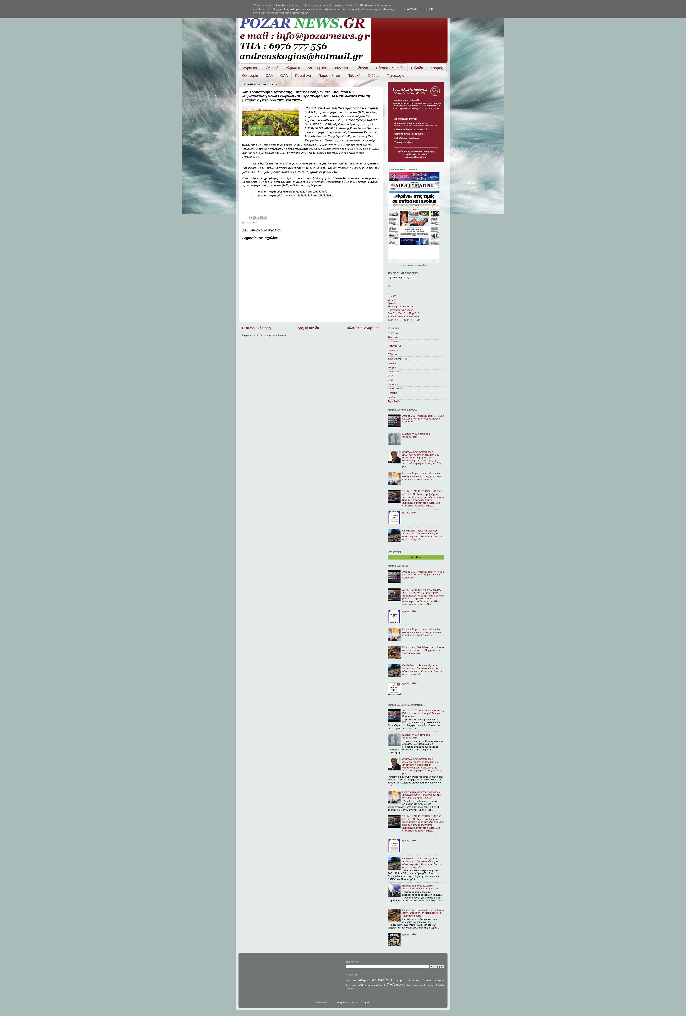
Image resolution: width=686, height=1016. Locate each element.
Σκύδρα (374, 76)
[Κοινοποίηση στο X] (258, 217)
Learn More (412, 9)
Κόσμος (437, 68)
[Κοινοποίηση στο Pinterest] (265, 217)
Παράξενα (303, 76)
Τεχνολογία (395, 76)
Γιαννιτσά (340, 68)
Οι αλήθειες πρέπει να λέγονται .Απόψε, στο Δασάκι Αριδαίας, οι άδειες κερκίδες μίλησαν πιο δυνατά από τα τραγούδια (422, 535)
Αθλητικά (271, 68)
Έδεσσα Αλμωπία (390, 68)
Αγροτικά (250, 68)
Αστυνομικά (317, 68)
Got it (429, 9)
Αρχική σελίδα (308, 328)
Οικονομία (250, 76)
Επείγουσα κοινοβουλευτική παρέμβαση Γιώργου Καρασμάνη (420, 887)
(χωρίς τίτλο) (409, 512)
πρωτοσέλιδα (408, 265)
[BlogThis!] (254, 217)
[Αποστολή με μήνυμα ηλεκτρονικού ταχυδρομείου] (251, 217)
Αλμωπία (293, 68)
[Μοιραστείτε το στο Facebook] (261, 217)
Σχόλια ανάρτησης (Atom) (271, 335)
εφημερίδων (422, 265)
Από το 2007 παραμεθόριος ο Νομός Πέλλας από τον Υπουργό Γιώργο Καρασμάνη (423, 419)
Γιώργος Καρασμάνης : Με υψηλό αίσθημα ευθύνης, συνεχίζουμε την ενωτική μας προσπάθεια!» (421, 476)
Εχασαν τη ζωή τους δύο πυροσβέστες (416, 435)
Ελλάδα (417, 68)
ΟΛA (284, 76)
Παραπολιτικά (329, 76)
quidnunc (345, 1002)
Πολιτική (353, 76)
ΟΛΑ (269, 76)
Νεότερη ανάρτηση (256, 328)
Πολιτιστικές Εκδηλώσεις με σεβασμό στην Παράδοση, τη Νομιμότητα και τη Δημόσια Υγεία (423, 650)
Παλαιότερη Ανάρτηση (363, 328)
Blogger (365, 1002)
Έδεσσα (361, 68)
